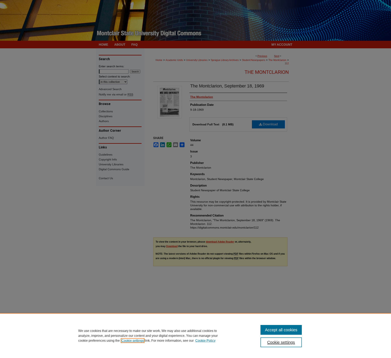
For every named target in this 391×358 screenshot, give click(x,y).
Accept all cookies (281, 330)
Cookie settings (132, 340)
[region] (195, 335)
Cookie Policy (205, 340)
